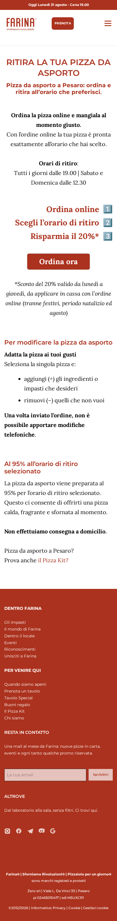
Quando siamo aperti (25, 684)
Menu (107, 23)
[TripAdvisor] (41, 831)
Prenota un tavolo (22, 691)
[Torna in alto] (59, 861)
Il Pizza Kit (14, 711)
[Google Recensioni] (53, 831)
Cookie (74, 908)
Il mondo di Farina (22, 629)
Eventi (10, 642)
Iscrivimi (100, 774)
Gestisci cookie (95, 908)
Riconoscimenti (19, 649)
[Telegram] (30, 831)
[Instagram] (7, 831)
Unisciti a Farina (20, 656)
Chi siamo (14, 718)
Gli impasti (15, 622)
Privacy (59, 908)
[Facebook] (19, 831)
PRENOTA (63, 23)
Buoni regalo (17, 704)
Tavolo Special (18, 697)
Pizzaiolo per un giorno (88, 874)
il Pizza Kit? (53, 560)
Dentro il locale (19, 635)
